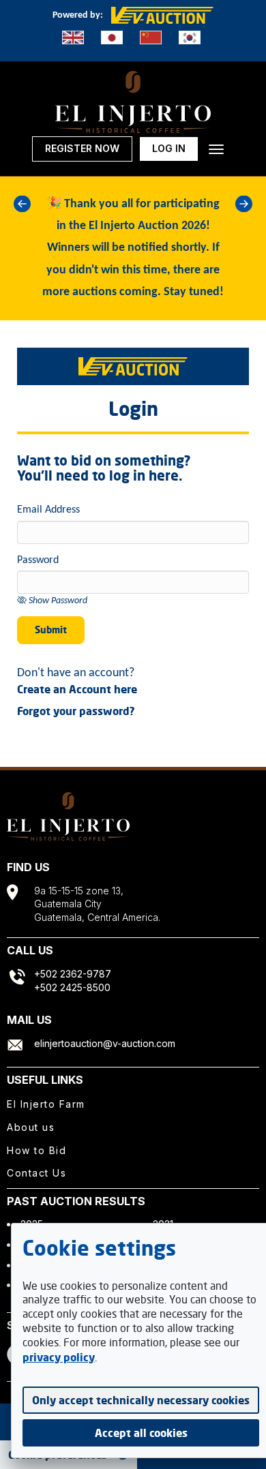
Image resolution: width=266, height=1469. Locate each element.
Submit (51, 629)
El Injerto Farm (46, 1104)
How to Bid (36, 1150)
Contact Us (36, 1173)
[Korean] (190, 37)
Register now (82, 148)
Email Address (48, 509)
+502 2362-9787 (72, 974)
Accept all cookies (141, 1433)
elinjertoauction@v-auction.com (104, 1043)
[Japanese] (112, 37)
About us (31, 1127)
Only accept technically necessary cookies (141, 1400)
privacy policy (59, 1357)
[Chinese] (151, 37)
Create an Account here (77, 689)
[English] (73, 37)
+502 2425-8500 (72, 987)
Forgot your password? (76, 711)
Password (38, 560)
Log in (169, 148)
